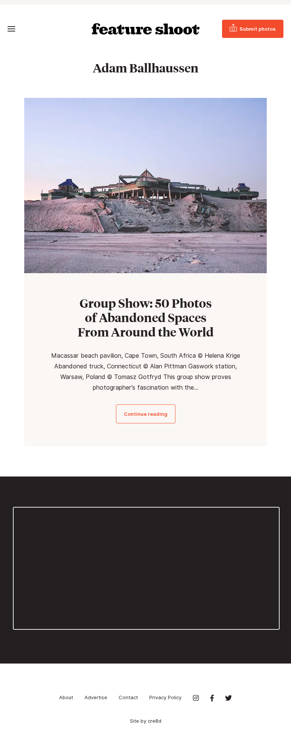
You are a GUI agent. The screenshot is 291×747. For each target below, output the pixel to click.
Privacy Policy (165, 697)
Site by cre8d (145, 721)
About (66, 697)
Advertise (95, 697)
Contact (128, 697)
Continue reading (145, 414)
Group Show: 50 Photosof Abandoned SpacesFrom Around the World (146, 318)
